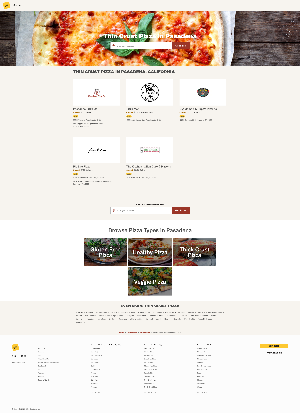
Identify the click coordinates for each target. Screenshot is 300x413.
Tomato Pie (148, 373)
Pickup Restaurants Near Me (48, 362)
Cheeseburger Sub (204, 355)
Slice (121, 332)
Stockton (94, 380)
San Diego (95, 352)
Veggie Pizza (148, 355)
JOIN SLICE (274, 346)
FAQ (39, 369)
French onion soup (204, 366)
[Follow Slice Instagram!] (25, 356)
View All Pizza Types (151, 393)
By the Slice (148, 362)
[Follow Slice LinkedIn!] (22, 356)
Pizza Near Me (43, 359)
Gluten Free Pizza (150, 366)
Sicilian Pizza (149, 352)
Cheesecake (201, 352)
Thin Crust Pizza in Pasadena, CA (167, 332)
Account (41, 373)
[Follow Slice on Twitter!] (15, 356)
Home (40, 345)
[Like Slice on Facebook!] (12, 356)
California (132, 332)
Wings (199, 387)
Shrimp (200, 380)
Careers (41, 352)
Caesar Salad (202, 348)
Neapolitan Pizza (150, 369)
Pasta (199, 373)
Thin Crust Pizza (150, 380)
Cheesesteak (202, 359)
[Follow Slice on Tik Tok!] (18, 356)
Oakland (94, 366)
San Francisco (96, 355)
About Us (41, 348)
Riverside (94, 383)
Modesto (94, 387)
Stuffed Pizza (149, 383)
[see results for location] (114, 45)
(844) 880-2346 (18, 362)
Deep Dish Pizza (150, 359)
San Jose (94, 359)
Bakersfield (95, 376)
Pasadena (145, 332)
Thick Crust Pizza (150, 387)
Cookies (200, 362)
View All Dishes (203, 393)
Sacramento (95, 362)
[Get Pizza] (181, 210)
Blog (39, 355)
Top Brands (42, 366)
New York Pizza (149, 348)
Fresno (93, 373)
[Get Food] (181, 45)
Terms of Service (44, 380)
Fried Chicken (202, 369)
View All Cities (96, 393)
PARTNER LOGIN (274, 353)
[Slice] (6, 5)
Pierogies (200, 376)
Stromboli (201, 383)
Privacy (41, 376)
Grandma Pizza (149, 376)
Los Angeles (95, 348)
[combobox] (144, 45)
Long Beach (95, 369)
